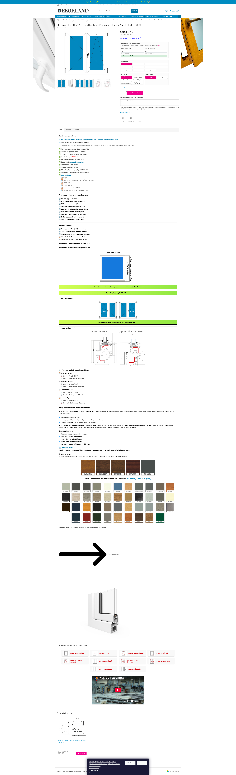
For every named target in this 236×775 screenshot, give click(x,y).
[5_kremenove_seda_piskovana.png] (160, 497)
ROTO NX (75, 157)
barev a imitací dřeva (77, 162)
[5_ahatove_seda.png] (65, 487)
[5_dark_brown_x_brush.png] (65, 497)
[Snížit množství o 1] (126, 94)
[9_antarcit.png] (148, 468)
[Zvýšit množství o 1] (126, 92)
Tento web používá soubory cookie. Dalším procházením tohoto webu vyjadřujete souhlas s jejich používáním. (104, 764)
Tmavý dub (126, 70)
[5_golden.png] (128, 497)
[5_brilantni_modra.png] (118, 487)
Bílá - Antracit (138, 64)
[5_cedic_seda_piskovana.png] (149, 487)
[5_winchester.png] (149, 518)
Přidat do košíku (136, 93)
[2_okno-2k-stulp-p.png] (128, 310)
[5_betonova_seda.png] (97, 487)
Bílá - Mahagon (138, 67)
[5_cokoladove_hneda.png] (160, 487)
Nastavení (94, 771)
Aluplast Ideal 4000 (68, 139)
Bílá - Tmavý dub (161, 64)
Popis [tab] (60, 130)
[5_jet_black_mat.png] (139, 497)
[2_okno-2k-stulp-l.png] (108, 310)
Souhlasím (141, 763)
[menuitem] (61, 16)
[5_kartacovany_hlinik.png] (149, 497)
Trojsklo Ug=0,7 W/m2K (137, 77)
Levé (162, 77)
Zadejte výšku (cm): (150, 48)
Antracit (150, 67)
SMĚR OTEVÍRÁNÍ (149, 74)
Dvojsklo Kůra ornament (126, 80)
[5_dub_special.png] (118, 497)
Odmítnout (130, 763)
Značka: (61, 28)
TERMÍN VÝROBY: (68, 448)
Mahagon (150, 70)
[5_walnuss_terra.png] (139, 518)
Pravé (151, 77)
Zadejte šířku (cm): (126, 48)
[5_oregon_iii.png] (86, 508)
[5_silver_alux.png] (170, 508)
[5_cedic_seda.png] (139, 487)
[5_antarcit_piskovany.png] (86, 487)
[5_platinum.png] (107, 508)
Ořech (138, 70)
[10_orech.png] (118, 468)
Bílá (126, 64)
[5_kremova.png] (170, 497)
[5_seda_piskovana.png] (149, 508)
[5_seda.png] (139, 508)
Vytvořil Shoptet (174, 771)
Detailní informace (125, 113)
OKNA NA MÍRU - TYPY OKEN (112, 5)
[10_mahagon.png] (133, 468)
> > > (118, 293)
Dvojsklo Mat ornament (126, 83)
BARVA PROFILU (124, 61)
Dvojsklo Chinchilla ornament (137, 80)
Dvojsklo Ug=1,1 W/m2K (126, 77)
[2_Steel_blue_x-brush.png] (76, 518)
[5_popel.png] (118, 508)
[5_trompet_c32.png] (107, 518)
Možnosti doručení (125, 88)
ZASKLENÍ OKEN (124, 74)
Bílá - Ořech (126, 67)
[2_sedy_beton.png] (160, 508)
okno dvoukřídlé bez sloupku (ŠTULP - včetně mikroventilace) (97, 139)
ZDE (159, 45)
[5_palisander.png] (97, 508)
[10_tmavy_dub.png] (103, 468)
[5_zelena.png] (160, 518)
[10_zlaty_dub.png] (88, 468)
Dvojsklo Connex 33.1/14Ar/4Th (137, 83)
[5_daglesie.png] (170, 487)
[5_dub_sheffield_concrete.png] (86, 497)
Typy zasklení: (66, 175)
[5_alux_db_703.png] (76, 487)
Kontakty (99, 5)
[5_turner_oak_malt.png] (118, 518)
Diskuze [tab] (77, 130)
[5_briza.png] (128, 487)
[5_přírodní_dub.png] (128, 508)
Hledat (134, 11)
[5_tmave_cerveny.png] (86, 518)
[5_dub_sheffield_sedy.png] (97, 497)
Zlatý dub (162, 67)
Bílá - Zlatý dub (150, 64)
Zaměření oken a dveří (129, 5)
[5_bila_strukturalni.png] (107, 487)
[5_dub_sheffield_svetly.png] (107, 497)
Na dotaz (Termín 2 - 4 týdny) (139, 479)
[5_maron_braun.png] (65, 508)
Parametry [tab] (68, 130)
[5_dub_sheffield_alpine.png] (76, 497)
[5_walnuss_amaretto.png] (128, 518)
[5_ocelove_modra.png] (76, 508)
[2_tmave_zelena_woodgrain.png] (97, 518)
